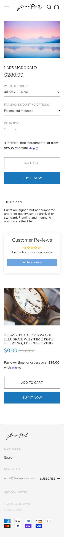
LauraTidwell (23, 504)
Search (9, 457)
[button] (49, 7)
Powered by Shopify (13, 509)
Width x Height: (16, 86)
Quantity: (11, 123)
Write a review (32, 262)
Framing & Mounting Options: (27, 104)
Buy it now (32, 178)
